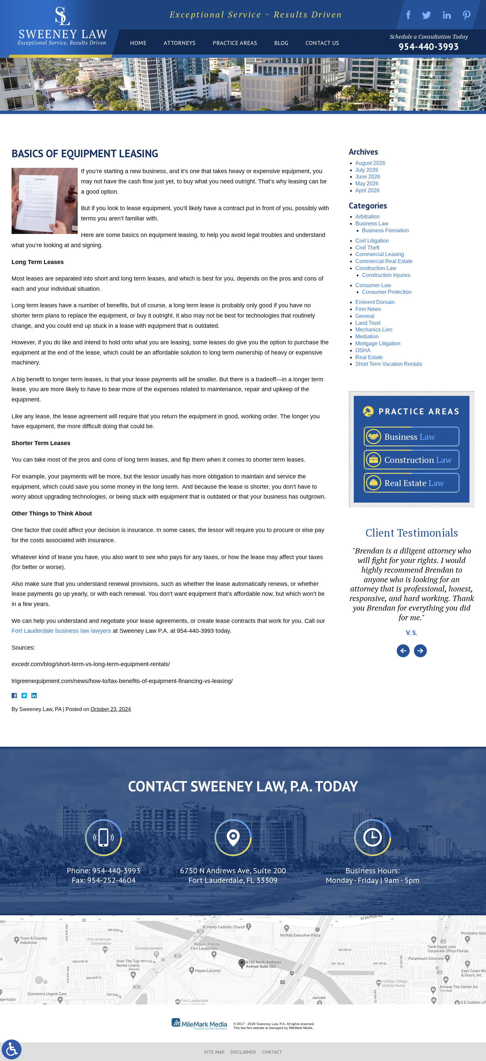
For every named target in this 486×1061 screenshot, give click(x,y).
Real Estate (369, 357)
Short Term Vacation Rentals (388, 364)
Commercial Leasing (379, 254)
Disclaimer (243, 1052)
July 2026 (366, 170)
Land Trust (367, 323)
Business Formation (385, 230)
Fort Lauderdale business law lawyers (61, 630)
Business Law (371, 223)
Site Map (214, 1052)
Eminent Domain (375, 302)
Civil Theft (367, 247)
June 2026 (367, 176)
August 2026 (370, 163)
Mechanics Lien (373, 329)
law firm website (252, 1028)
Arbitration (367, 216)
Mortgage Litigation (377, 343)
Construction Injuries (386, 275)
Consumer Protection (387, 292)
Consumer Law (373, 285)
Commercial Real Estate (384, 261)
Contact (272, 1052)
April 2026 (367, 190)
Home (138, 43)
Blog (281, 43)
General (364, 316)
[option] (411, 595)
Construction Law (375, 268)
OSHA (363, 350)
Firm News (368, 309)
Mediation (367, 336)
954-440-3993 (429, 46)
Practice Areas (235, 43)
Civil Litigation (372, 241)
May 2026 (367, 183)
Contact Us (322, 43)
